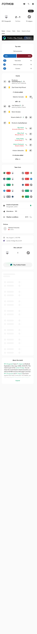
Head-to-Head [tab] (26, 31)
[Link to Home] (8, 4)
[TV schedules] (24, 4)
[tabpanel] (18, 196)
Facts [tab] (3, 31)
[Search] (29, 4)
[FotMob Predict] (18, 38)
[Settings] (33, 4)
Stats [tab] (18, 31)
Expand (18, 380)
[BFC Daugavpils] (7, 253)
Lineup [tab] (8, 31)
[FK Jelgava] (28, 253)
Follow (31, 11)
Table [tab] (13, 31)
